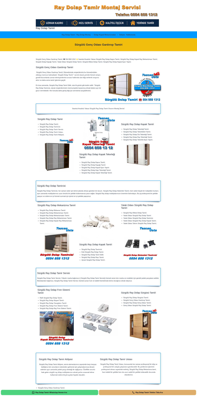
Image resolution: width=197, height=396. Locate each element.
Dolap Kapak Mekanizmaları (105, 35)
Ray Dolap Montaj (83, 35)
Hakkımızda (130, 35)
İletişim (122, 35)
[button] (92, 35)
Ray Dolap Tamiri (45, 28)
